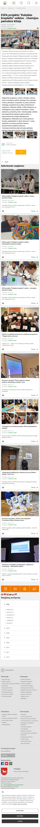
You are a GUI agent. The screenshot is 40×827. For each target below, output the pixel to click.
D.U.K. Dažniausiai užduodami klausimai (29, 734)
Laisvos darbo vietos (26, 716)
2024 (7, 633)
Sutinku (20, 821)
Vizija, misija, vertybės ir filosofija (11, 683)
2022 (7, 642)
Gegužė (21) (10, 612)
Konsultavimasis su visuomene (29, 720)
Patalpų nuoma (25, 696)
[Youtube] (6, 763)
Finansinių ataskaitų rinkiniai (9, 718)
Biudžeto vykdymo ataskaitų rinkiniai (9, 715)
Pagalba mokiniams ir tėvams (29, 690)
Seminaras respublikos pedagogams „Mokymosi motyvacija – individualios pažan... (18, 565)
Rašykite (4, 755)
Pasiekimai (5, 685)
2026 (7, 604)
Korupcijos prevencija (26, 737)
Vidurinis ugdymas (26, 683)
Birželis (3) (10, 609)
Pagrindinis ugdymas (26, 681)
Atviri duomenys (25, 743)
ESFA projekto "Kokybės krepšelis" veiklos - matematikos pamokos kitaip (16, 243)
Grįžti (6, 162)
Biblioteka (23, 698)
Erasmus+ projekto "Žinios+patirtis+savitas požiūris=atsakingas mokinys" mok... (16, 381)
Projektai (4, 722)
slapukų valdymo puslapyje (20, 804)
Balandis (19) (11, 615)
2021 (7, 647)
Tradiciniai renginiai (7, 690)
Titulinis (3, 8)
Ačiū (19, 152)
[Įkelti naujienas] (13, 3)
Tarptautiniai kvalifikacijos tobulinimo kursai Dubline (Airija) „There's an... (19, 473)
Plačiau (33, 211)
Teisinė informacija (26, 741)
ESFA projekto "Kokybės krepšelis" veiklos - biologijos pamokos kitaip (19, 289)
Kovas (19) (10, 617)
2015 (7, 657)
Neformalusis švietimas (27, 688)
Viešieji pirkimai (6, 724)
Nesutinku (20, 816)
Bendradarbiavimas (7, 692)
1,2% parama (24, 729)
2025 (7, 628)
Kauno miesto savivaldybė (21, 771)
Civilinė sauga (24, 739)
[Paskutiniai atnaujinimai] (21, 3)
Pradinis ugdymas (26, 679)
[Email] (10, 763)
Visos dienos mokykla (27, 685)
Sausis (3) (9, 623)
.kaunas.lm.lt (19, 785)
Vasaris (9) (10, 620)
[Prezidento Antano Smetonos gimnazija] (5, 3)
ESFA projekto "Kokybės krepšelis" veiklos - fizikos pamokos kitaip (18, 197)
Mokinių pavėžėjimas (26, 692)
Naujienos (11, 8)
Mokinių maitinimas (26, 694)
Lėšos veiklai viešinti (7, 720)
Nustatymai (20, 810)
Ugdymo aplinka (6, 681)
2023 (7, 638)
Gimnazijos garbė (6, 696)
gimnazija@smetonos (10, 785)
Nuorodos (23, 714)
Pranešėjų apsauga (26, 726)
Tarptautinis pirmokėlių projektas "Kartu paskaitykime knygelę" (19, 427)
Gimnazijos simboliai (7, 694)
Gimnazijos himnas (7, 688)
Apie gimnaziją (6, 679)
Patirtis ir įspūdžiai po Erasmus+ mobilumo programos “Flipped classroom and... (19, 335)
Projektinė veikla (21, 8)
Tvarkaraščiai (9, 670)
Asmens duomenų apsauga (28, 718)
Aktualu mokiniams (26, 731)
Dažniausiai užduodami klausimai (27, 723)
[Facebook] (2, 763)
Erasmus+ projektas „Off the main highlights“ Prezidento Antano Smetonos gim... (16, 519)
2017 (7, 652)
